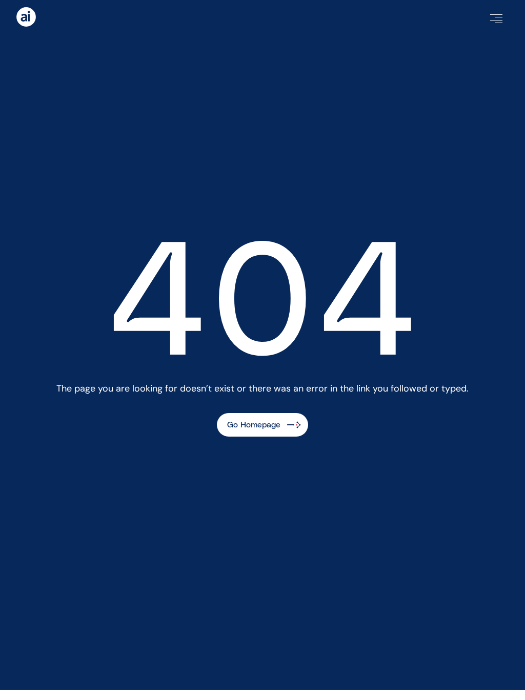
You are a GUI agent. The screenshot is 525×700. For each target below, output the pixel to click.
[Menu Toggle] (496, 18)
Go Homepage (253, 425)
